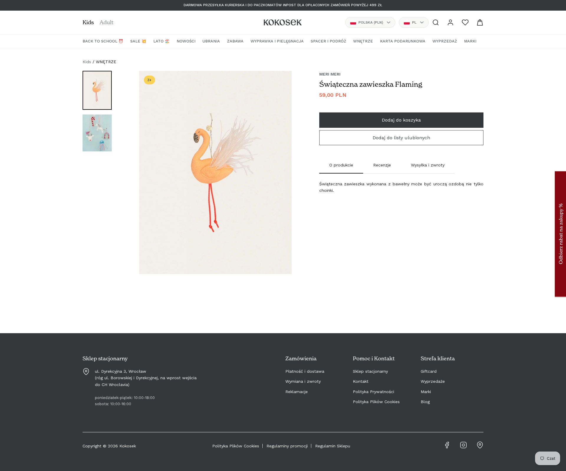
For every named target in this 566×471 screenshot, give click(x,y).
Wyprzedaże (433, 381)
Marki (426, 391)
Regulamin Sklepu (332, 446)
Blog (425, 401)
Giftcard (429, 371)
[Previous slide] (150, 178)
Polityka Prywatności (373, 391)
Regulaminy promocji (287, 446)
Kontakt (360, 381)
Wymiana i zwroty (303, 381)
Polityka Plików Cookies (376, 401)
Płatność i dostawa (304, 371)
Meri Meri (329, 74)
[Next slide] (281, 178)
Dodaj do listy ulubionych (401, 137)
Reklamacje (296, 391)
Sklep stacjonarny (370, 371)
